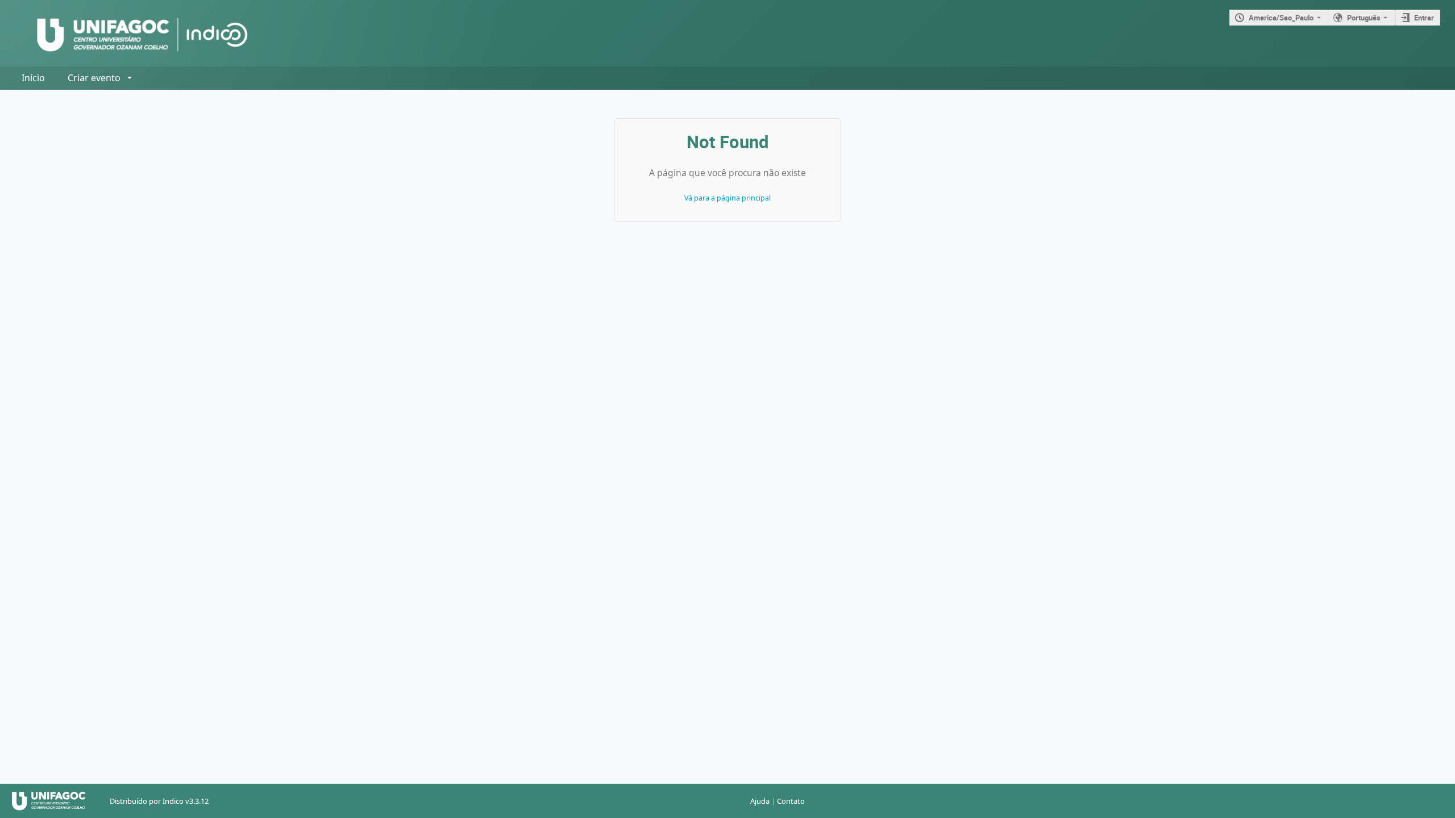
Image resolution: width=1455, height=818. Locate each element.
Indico (173, 801)
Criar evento (94, 78)
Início (33, 78)
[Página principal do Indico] (131, 33)
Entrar (1424, 17)
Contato (791, 801)
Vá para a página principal (727, 198)
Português (1364, 17)
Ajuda (760, 801)
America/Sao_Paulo (1281, 17)
